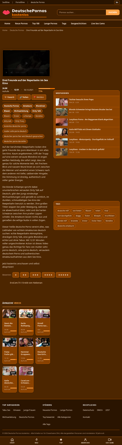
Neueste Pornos (50, 410)
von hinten (77, 210)
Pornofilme (20, 2)
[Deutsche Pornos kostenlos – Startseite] (25, 12)
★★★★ (48, 275)
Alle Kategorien (64, 417)
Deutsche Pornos (17, 30)
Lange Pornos (50, 23)
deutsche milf (63, 210)
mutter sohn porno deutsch (15, 131)
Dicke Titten (96, 221)
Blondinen (40, 106)
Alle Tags (46, 424)
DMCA (100, 410)
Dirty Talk (36, 111)
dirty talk (7, 121)
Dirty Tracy (19, 121)
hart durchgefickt (64, 215)
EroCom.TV (15, 282)
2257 (107, 410)
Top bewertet (48, 417)
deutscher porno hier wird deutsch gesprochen (23, 136)
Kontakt (86, 417)
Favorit (9, 97)
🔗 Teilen (24, 97)
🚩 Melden (39, 97)
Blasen (7, 111)
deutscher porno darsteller (15, 141)
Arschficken (109, 215)
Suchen (113, 12)
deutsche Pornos (38, 2)
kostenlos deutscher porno (15, 126)
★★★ (35, 275)
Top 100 (35, 23)
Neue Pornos (21, 23)
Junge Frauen (29, 410)
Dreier (16, 116)
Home (7, 23)
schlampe (27, 116)
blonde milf (62, 221)
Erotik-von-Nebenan (32, 282)
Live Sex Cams (98, 23)
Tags (64, 23)
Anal (106, 210)
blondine (39, 116)
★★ (24, 275)
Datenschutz (88, 410)
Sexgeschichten (78, 23)
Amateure (27, 106)
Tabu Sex (6, 410)
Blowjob (97, 215)
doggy (78, 215)
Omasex (17, 410)
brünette (74, 221)
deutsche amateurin (65, 226)
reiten (97, 210)
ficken (87, 215)
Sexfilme (6, 2)
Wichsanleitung (21, 111)
